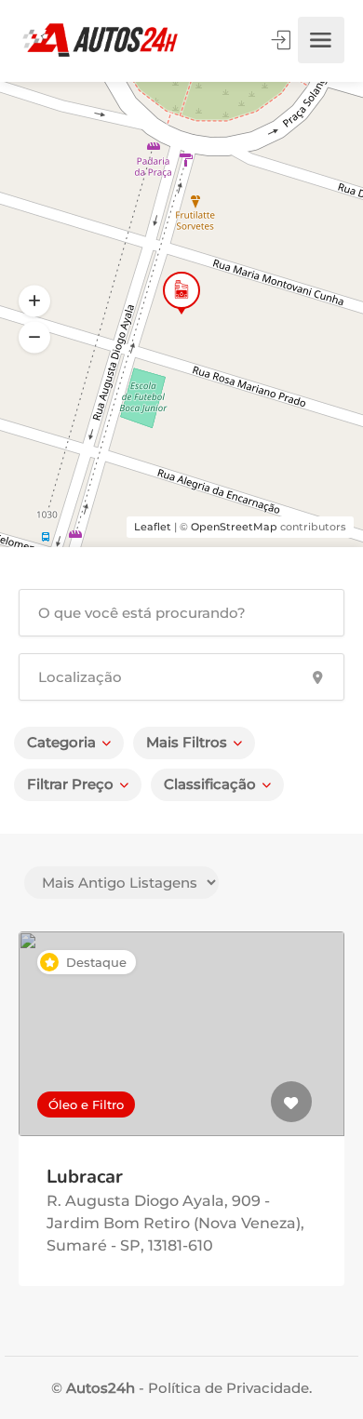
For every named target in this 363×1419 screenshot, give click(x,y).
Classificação (210, 784)
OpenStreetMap (234, 526)
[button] (34, 338)
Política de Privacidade (226, 1388)
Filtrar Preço (70, 784)
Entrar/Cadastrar (283, 40)
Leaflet (152, 526)
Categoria (61, 742)
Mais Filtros (186, 742)
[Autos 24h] (100, 40)
